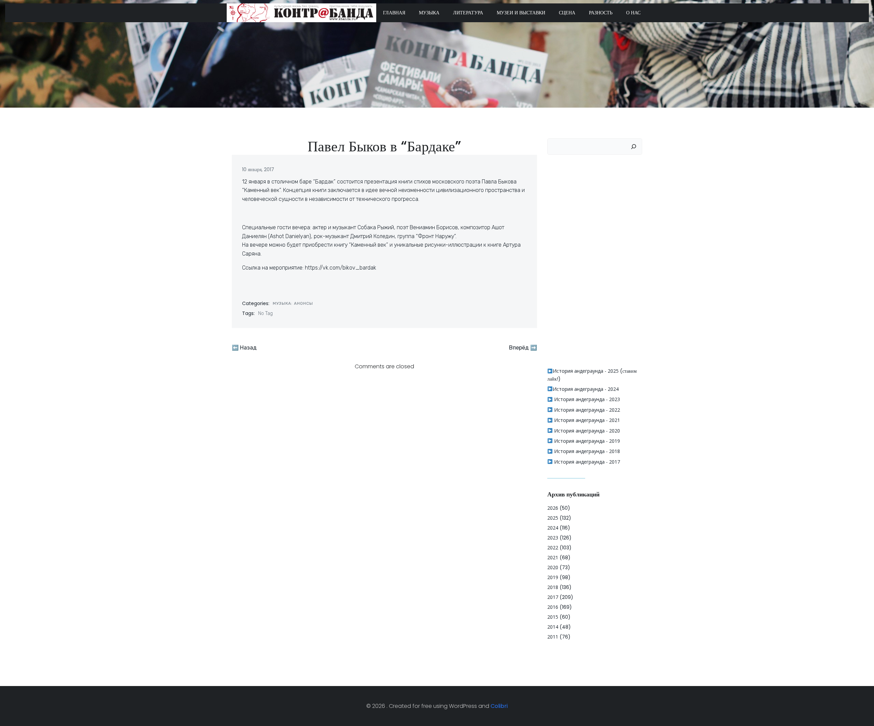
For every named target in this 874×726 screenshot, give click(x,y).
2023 (552, 537)
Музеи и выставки (521, 12)
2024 (552, 527)
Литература (468, 12)
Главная (394, 12)
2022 (552, 547)
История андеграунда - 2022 (586, 410)
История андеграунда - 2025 (586, 371)
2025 (552, 518)
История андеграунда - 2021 (586, 420)
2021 (552, 557)
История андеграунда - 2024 (586, 389)
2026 (552, 508)
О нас (633, 12)
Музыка (429, 12)
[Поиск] (633, 146)
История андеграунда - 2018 (586, 451)
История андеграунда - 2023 (586, 399)
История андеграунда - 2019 (586, 441)
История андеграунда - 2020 (586, 430)
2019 (552, 577)
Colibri (499, 706)
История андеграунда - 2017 (586, 461)
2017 (552, 597)
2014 (552, 627)
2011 (552, 636)
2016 (552, 607)
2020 (552, 567)
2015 (552, 617)
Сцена (567, 12)
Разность (600, 12)
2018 (552, 587)
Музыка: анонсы (293, 303)
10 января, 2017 (258, 169)
